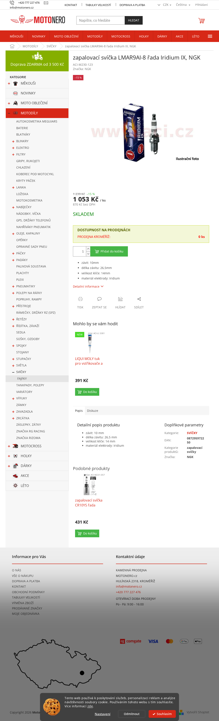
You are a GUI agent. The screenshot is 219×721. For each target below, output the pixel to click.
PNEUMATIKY (25, 286)
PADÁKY (22, 260)
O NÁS (16, 570)
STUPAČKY (23, 359)
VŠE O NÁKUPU (22, 576)
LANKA (21, 187)
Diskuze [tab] (92, 411)
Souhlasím (164, 714)
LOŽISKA (22, 194)
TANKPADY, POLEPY (30, 385)
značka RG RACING (30, 431)
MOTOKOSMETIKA (29, 200)
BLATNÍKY (23, 134)
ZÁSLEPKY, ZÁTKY (28, 424)
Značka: (82, 69)
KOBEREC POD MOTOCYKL (35, 174)
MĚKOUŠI (28, 83)
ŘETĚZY (21, 319)
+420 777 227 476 (128, 592)
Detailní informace (86, 286)
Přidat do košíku (112, 251)
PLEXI (20, 280)
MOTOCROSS (31, 446)
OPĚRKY (22, 240)
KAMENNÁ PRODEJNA (131, 570)
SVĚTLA (21, 365)
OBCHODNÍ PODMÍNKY (28, 592)
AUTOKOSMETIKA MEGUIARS (36, 121)
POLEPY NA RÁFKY (29, 293)
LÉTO (25, 485)
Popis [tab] (79, 411)
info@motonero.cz (129, 586)
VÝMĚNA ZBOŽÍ (23, 603)
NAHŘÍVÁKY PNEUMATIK (33, 227)
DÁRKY (26, 465)
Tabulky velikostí (98, 5)
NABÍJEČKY (23, 207)
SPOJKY (21, 345)
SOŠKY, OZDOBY (28, 339)
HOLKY (26, 456)
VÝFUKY (21, 398)
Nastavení (102, 714)
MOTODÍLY (29, 113)
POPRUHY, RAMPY (29, 299)
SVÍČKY (21, 372)
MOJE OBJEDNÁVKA (25, 614)
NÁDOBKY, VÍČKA (28, 214)
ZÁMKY (21, 405)
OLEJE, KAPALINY (28, 233)
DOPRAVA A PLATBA (26, 581)
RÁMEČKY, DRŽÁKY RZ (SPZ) (35, 312)
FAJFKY (22, 378)
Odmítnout (131, 714)
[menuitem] (17, 36)
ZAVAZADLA (24, 411)
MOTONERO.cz (126, 576)
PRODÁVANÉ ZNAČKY (27, 608)
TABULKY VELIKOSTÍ (26, 597)
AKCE (25, 475)
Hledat (133, 20)
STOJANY (22, 352)
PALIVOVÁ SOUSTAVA (31, 266)
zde (90, 706)
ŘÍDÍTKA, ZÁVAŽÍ (27, 326)
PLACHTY (22, 273)
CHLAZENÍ (23, 167)
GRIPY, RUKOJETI (28, 161)
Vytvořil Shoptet (198, 712)
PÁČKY (20, 253)
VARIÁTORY (24, 392)
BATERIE (22, 128)
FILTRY (20, 154)
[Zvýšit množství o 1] (88, 248)
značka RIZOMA (28, 438)
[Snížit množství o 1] (88, 253)
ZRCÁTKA (22, 418)
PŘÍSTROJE (23, 306)
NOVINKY (28, 93)
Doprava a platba (132, 5)
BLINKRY (22, 141)
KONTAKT (71, 5)
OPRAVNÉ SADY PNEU (31, 247)
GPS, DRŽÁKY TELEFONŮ (33, 220)
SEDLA (20, 332)
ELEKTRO (22, 148)
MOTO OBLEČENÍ (34, 103)
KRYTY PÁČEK (25, 181)
